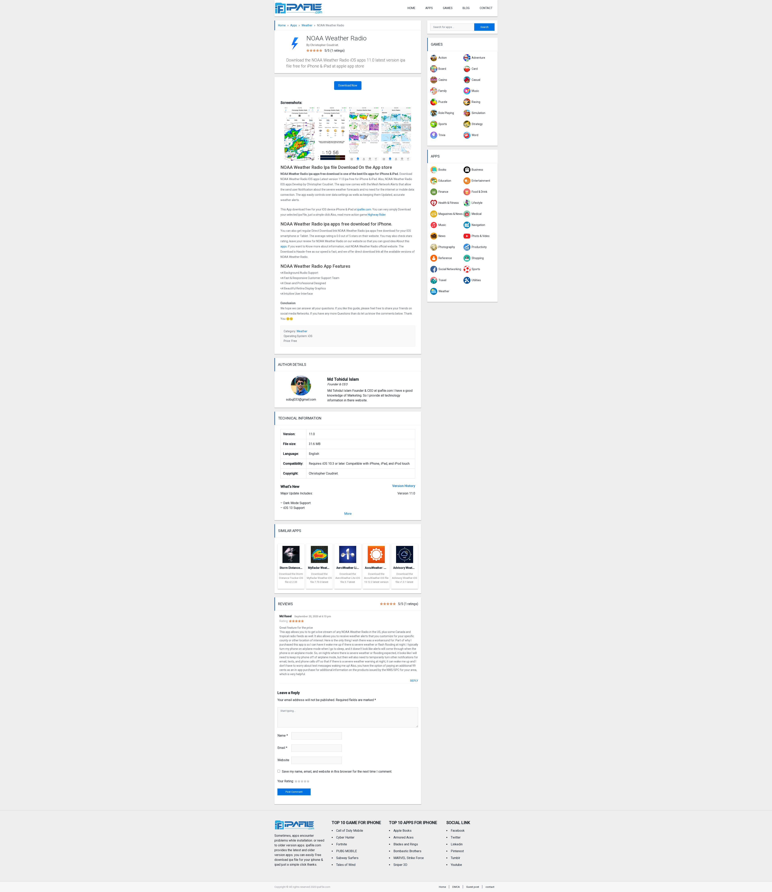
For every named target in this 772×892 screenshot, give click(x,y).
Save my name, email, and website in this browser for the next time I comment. (337, 771)
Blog (466, 8)
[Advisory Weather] (404, 553)
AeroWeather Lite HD (349, 567)
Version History (403, 486)
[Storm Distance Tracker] (291, 553)
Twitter (456, 837)
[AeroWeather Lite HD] (347, 553)
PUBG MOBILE (346, 851)
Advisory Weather (405, 567)
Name (282, 735)
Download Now (347, 85)
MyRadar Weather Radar (324, 567)
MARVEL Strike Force (408, 858)
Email (282, 748)
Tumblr (455, 858)
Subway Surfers (347, 858)
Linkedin (457, 844)
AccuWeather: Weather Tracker (385, 567)
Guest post (472, 886)
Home (411, 8)
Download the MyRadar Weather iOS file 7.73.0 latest (319, 577)
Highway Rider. (377, 214)
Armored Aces (403, 837)
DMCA (456, 886)
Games (448, 8)
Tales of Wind (345, 865)
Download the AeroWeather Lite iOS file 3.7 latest (347, 577)
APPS (429, 8)
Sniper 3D (400, 865)
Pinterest (457, 851)
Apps (293, 25)
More (348, 514)
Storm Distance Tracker (295, 567)
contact (486, 8)
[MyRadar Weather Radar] (319, 553)
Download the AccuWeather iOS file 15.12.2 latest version (376, 577)
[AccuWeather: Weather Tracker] (376, 553)
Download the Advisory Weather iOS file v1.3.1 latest (404, 577)
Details (291, 585)
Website (283, 760)
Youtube (456, 865)
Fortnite (341, 844)
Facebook (458, 831)
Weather (307, 25)
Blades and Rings (405, 844)
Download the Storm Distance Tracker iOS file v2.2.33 (291, 577)
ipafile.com (364, 209)
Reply (414, 680)
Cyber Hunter (345, 837)
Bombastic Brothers (407, 851)
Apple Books (402, 831)
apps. (283, 246)
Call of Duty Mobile (349, 831)
